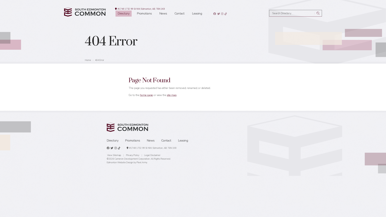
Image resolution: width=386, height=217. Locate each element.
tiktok (226, 13)
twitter (218, 13)
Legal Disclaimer (152, 155)
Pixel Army (142, 162)
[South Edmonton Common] (85, 12)
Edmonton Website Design (120, 162)
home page (146, 95)
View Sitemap (114, 155)
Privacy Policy (132, 155)
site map (172, 95)
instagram (222, 13)
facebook (214, 13)
